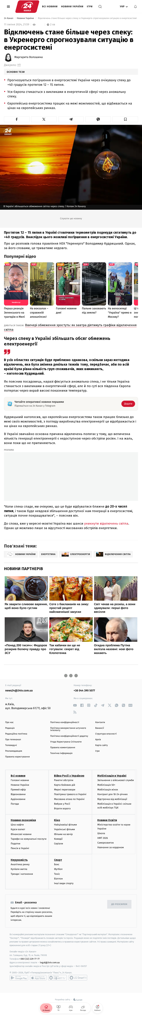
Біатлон (58, 878)
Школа (101, 833)
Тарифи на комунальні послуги (28, 838)
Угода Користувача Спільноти (66, 742)
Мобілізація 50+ (106, 784)
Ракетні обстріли (63, 780)
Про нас (9, 722)
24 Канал (9, 18)
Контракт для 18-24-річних (112, 794)
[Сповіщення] (135, 6)
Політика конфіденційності (64, 722)
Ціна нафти (17, 824)
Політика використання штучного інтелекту (68, 729)
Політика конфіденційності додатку (69, 736)
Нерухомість (19, 860)
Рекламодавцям (13, 751)
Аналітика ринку (20, 864)
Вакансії (99, 728)
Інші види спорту (63, 883)
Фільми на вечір (63, 834)
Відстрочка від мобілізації (112, 799)
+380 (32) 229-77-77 (29, 959)
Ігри (90, 6)
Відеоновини (18, 794)
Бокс (56, 864)
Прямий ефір (18, 789)
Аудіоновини (18, 799)
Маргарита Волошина (28, 57)
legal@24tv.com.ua (50, 962)
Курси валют (18, 829)
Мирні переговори (64, 789)
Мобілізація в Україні (111, 775)
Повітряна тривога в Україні (70, 794)
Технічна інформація (61, 753)
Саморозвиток (105, 842)
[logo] (27, 6)
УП (19, 65)
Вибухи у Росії (62, 803)
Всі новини (50, 6)
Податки (15, 843)
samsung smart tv (78, 978)
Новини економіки (23, 820)
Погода (15, 803)
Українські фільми (64, 829)
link (75, 705)
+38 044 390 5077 (84, 690)
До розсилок (119, 904)
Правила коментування (62, 747)
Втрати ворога (62, 808)
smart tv (57, 978)
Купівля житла (19, 869)
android (19, 978)
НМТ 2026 (102, 838)
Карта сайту (101, 745)
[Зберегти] (125, 119)
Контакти (100, 722)
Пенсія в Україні (20, 848)
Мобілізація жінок (107, 789)
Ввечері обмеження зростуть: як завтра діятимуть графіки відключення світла (70, 327)
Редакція (10, 728)
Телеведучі (11, 745)
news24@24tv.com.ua (19, 690)
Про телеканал (13, 739)
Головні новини (20, 780)
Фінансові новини (21, 834)
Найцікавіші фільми (65, 824)
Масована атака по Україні (69, 799)
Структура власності (106, 734)
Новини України (72, 6)
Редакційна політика (16, 734)
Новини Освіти (107, 820)
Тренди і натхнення (22, 873)
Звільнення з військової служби (115, 780)
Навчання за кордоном (110, 847)
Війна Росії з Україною (69, 775)
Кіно (57, 820)
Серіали (58, 843)
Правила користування (17, 757)
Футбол (58, 869)
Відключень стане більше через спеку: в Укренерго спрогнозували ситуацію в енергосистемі (87, 18)
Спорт (58, 860)
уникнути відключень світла (106, 523)
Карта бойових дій (64, 784)
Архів (98, 739)
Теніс (57, 873)
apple (38, 978)
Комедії (58, 838)
